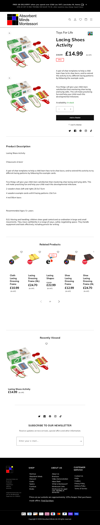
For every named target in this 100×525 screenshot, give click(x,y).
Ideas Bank (56, 481)
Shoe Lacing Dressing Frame (69, 279)
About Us (55, 474)
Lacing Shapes (50, 277)
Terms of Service (81, 488)
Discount (32, 479)
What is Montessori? (60, 484)
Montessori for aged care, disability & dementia (59, 490)
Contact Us (79, 476)
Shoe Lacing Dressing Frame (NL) (88, 279)
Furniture (32, 486)
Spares (32, 484)
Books (31, 489)
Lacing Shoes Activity (19, 389)
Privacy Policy (80, 483)
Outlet (31, 481)
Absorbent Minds (35, 476)
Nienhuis (32, 474)
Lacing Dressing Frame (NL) (34, 278)
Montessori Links (58, 486)
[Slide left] (41, 301)
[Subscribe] (80, 441)
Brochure (55, 476)
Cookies (78, 481)
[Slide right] (59, 301)
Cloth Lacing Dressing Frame (14, 279)
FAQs (77, 478)
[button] (69, 19)
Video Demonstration (60, 479)
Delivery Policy (80, 486)
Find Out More (47, 500)
